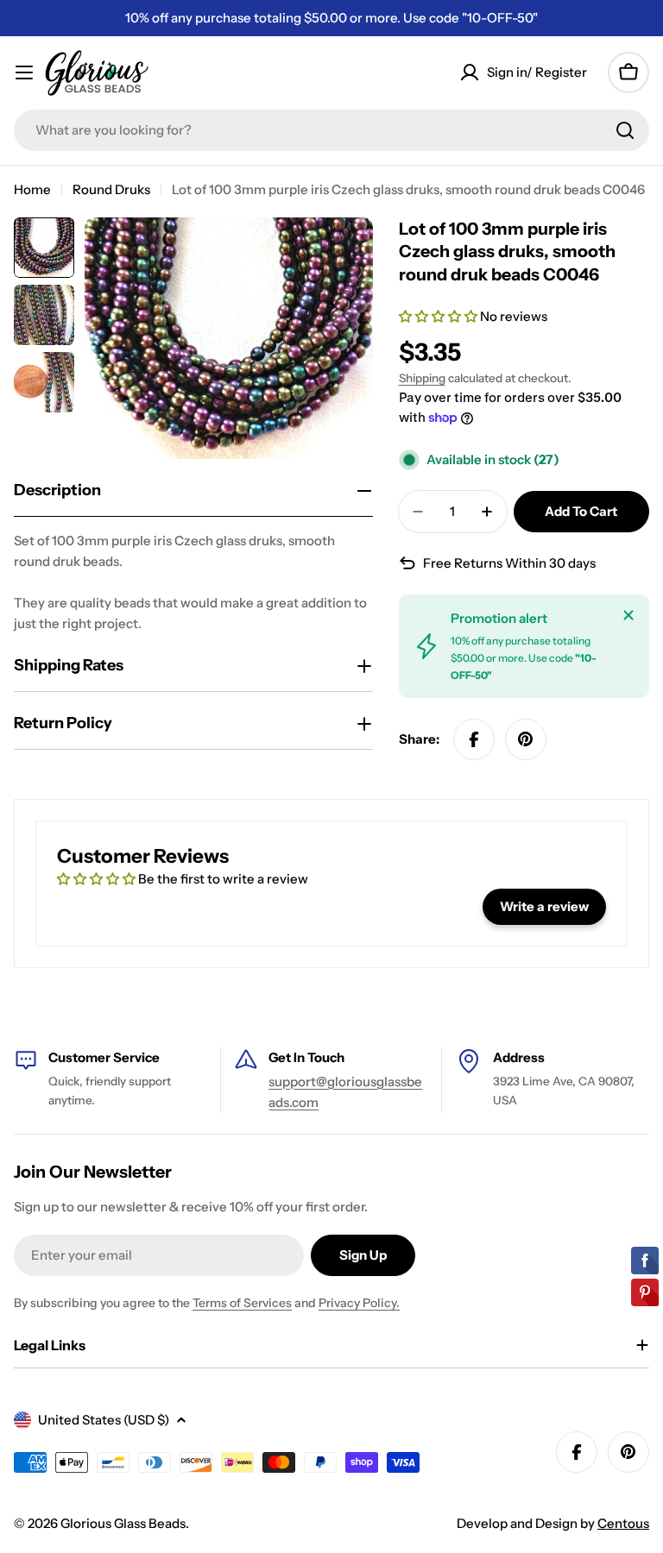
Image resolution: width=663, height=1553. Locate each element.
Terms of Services (242, 1303)
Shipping (422, 378)
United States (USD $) (103, 1420)
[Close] (628, 615)
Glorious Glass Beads (123, 1523)
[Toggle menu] (24, 72)
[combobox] (331, 130)
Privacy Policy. (359, 1303)
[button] (439, 316)
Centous (623, 1523)
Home (32, 189)
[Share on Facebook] (474, 739)
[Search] (625, 130)
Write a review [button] (544, 906)
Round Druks (111, 189)
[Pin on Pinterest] (525, 739)
